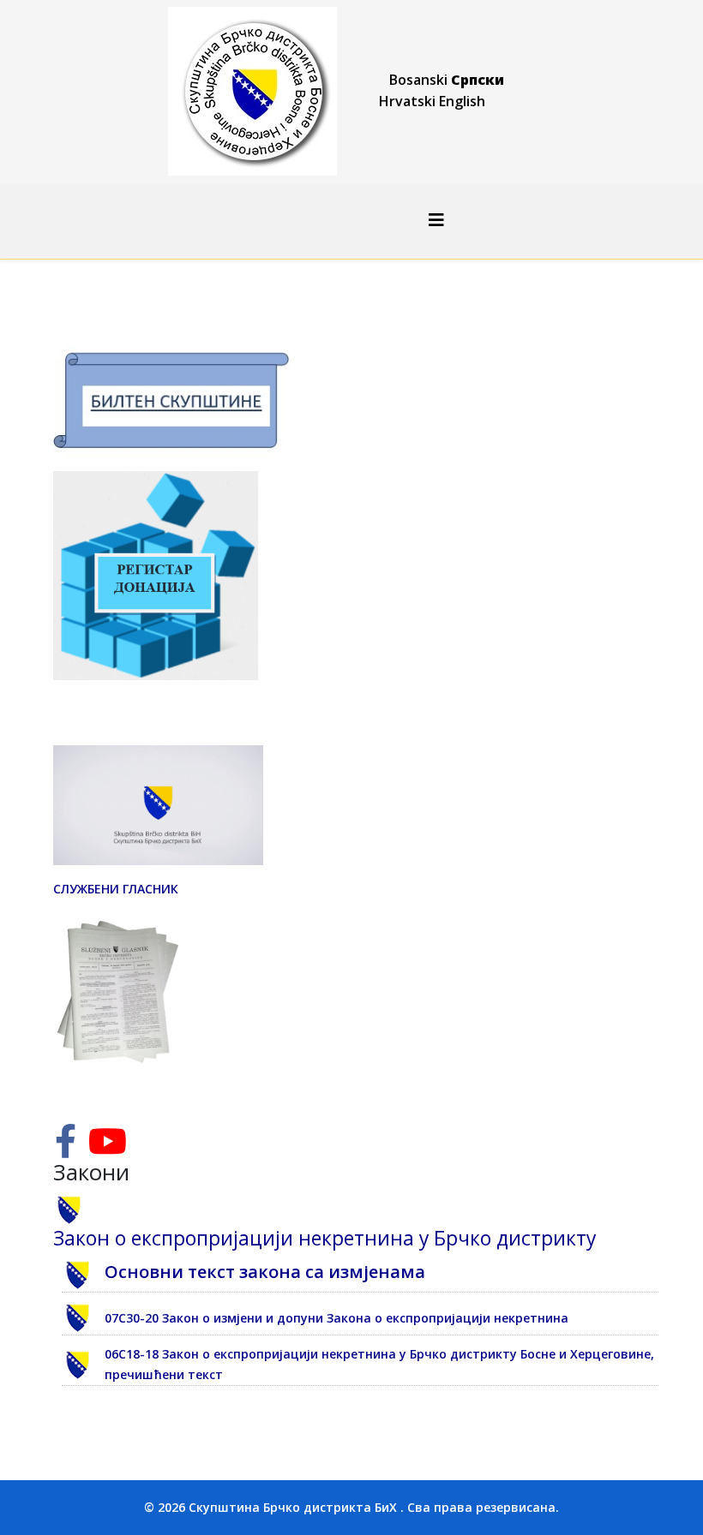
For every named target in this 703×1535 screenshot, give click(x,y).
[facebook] (65, 1149)
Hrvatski (407, 101)
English (462, 101)
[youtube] (107, 1149)
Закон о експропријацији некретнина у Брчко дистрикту (324, 1238)
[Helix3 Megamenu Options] (436, 219)
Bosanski (418, 79)
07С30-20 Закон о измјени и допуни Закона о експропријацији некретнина (336, 1318)
